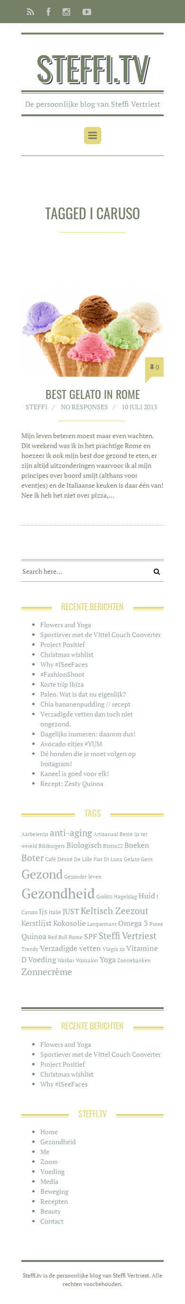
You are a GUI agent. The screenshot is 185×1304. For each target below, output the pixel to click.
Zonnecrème (46, 972)
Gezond (42, 874)
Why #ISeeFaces (64, 664)
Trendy (29, 949)
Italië (55, 912)
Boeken (136, 845)
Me (44, 1151)
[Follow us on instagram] (66, 11)
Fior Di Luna (107, 859)
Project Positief (62, 644)
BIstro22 (113, 846)
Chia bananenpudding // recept (85, 703)
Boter (32, 858)
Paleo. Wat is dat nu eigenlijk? (83, 694)
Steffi (36, 406)
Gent (147, 859)
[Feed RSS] (30, 11)
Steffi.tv (92, 67)
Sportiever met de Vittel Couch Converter (100, 634)
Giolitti (104, 896)
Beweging (54, 1191)
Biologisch (84, 845)
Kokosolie (69, 923)
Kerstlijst (36, 923)
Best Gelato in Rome (93, 393)
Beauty (50, 1211)
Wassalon (87, 960)
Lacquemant (102, 924)
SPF (90, 936)
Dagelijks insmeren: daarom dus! (88, 733)
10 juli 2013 (139, 406)
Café (50, 859)
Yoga (108, 960)
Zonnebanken (134, 960)
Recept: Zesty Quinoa (71, 783)
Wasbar (65, 960)
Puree (156, 924)
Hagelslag (125, 896)
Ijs (43, 911)
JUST (71, 911)
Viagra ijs (113, 949)
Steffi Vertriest (128, 936)
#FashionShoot (62, 674)
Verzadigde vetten (70, 948)
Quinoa (33, 936)
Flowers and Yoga (65, 624)
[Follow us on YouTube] (84, 11)
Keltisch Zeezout (114, 911)
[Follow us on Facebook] (48, 11)
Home (49, 1131)
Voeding (42, 960)
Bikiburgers (51, 846)
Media (49, 1181)
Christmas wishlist (66, 654)
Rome (76, 937)
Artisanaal (105, 834)
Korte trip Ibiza (62, 684)
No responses (84, 406)
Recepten (54, 1201)
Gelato (131, 859)
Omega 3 (133, 923)
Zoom (49, 1161)
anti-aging (71, 833)
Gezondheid (58, 893)
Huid (147, 896)
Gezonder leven (83, 876)
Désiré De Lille (74, 859)
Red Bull (57, 937)
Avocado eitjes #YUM (71, 743)
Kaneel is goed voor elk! (74, 773)
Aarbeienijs (34, 834)
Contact (52, 1221)
